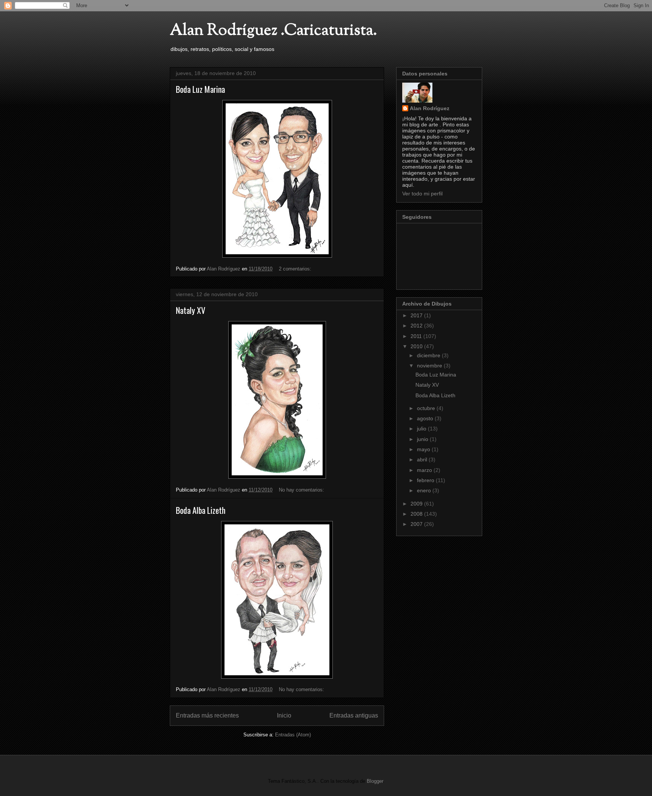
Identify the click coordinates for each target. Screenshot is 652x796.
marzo (425, 470)
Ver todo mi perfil (422, 194)
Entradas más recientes (207, 715)
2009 (417, 504)
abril (423, 459)
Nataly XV (190, 310)
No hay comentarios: (302, 490)
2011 (417, 336)
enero (424, 490)
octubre (427, 408)
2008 (417, 514)
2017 (417, 315)
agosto (426, 418)
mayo (424, 449)
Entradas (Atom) (293, 735)
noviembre (430, 366)
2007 (417, 524)
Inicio (284, 715)
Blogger (375, 781)
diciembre (429, 355)
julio (422, 429)
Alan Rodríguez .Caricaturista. (273, 31)
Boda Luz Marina (200, 89)
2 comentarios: (296, 269)
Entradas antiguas (353, 715)
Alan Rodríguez (429, 108)
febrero (426, 480)
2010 (417, 346)
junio (423, 439)
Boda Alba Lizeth (200, 510)
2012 (417, 326)
